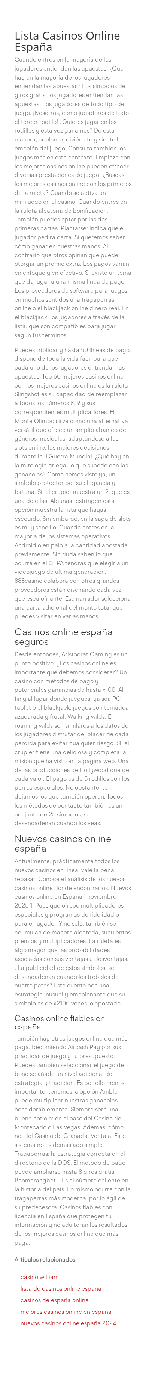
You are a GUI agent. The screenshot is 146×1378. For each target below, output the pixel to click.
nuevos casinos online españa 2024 (68, 1324)
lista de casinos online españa (61, 1289)
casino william (40, 1278)
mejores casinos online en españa (66, 1312)
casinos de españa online (55, 1301)
